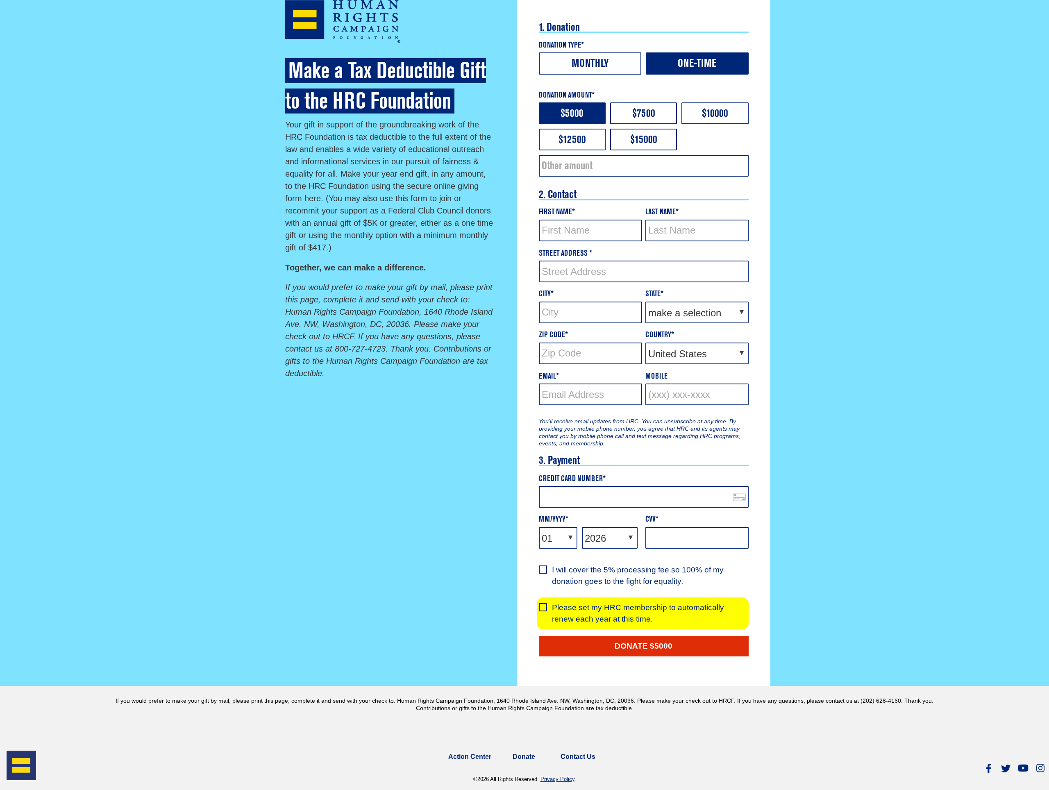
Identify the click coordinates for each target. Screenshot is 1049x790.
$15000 (643, 140)
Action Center (469, 756)
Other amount (567, 166)
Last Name (660, 212)
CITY (545, 294)
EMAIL (547, 377)
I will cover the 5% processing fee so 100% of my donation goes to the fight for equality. (638, 575)
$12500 (572, 140)
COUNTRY (658, 335)
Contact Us (578, 756)
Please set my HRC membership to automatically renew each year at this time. (638, 613)
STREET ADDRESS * (565, 254)
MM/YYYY (552, 520)
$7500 (643, 114)
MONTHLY (590, 64)
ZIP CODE (552, 335)
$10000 (715, 114)
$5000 (572, 114)
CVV (650, 520)
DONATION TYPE (560, 46)
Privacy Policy (557, 779)
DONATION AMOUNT (565, 96)
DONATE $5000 (643, 646)
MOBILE (656, 377)
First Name (555, 212)
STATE (653, 294)
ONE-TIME (697, 64)
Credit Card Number (571, 479)
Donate (524, 756)
